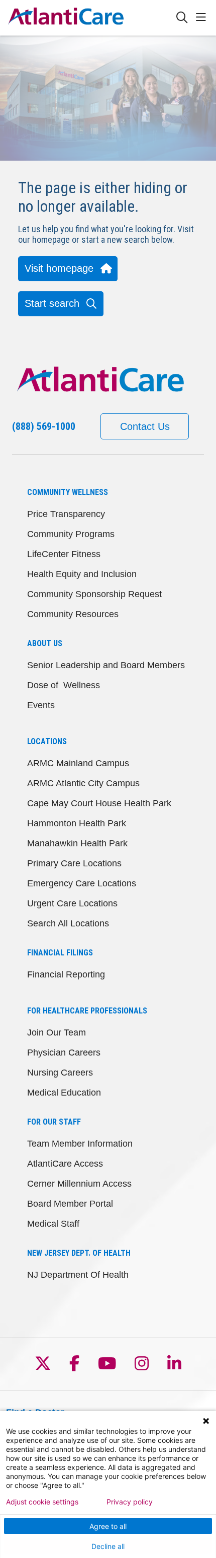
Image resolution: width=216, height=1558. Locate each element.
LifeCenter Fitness (63, 554)
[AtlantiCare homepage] (91, 18)
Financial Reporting (66, 974)
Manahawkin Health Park (77, 843)
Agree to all (108, 1526)
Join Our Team (56, 1032)
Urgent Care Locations (72, 903)
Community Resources (73, 614)
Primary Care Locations (74, 863)
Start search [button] (52, 303)
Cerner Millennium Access (79, 1184)
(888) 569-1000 (43, 426)
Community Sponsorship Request (94, 594)
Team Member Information (80, 1144)
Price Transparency (66, 514)
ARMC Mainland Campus (78, 763)
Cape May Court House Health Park (99, 803)
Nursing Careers (60, 1073)
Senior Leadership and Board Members (106, 665)
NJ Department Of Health (78, 1275)
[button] (203, 18)
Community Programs (71, 534)
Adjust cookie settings (42, 1502)
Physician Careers (63, 1053)
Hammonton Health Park (76, 823)
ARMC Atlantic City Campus (83, 783)
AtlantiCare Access (65, 1164)
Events (41, 705)
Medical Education (64, 1093)
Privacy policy (129, 1502)
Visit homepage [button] (59, 268)
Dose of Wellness (63, 685)
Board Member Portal (70, 1204)
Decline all (108, 1546)
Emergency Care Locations (81, 883)
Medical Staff (53, 1224)
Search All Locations (68, 923)
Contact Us (145, 426)
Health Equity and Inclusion (82, 574)
